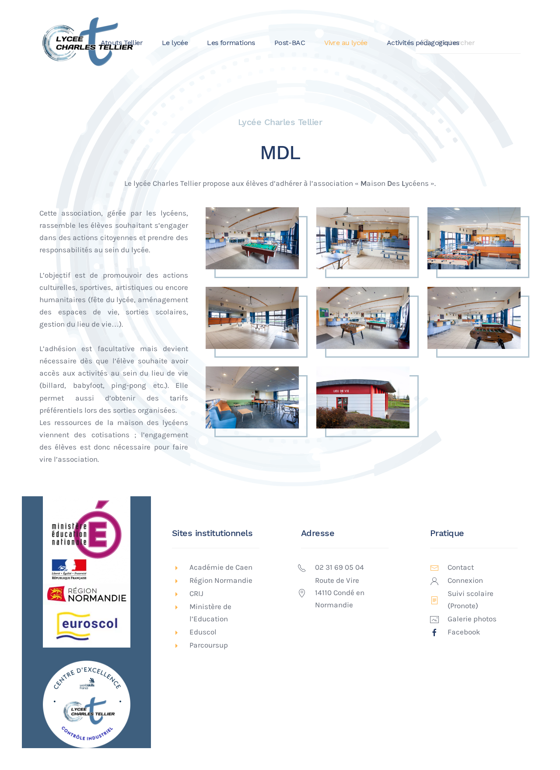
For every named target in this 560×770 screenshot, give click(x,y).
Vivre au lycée (346, 42)
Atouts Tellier (122, 42)
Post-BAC (289, 42)
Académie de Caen (220, 567)
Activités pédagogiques (423, 42)
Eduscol (203, 632)
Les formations (231, 42)
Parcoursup (208, 645)
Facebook (464, 632)
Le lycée (175, 42)
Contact (461, 567)
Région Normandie (220, 580)
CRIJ (196, 593)
